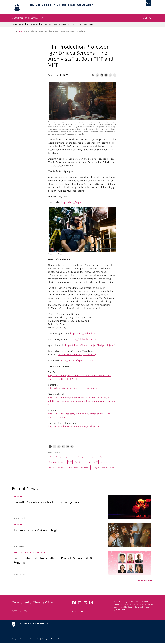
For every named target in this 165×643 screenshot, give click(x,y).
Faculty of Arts (145, 18)
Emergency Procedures (20, 639)
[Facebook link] (74, 603)
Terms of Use (34, 639)
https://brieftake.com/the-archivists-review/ (72, 388)
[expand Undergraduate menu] (27, 24)
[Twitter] (97, 75)
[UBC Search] (148, 3)
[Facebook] (93, 75)
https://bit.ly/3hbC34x (82, 339)
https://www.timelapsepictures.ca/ (76, 354)
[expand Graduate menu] (41, 24)
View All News (145, 580)
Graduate (34, 24)
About (75, 24)
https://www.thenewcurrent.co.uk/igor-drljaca (72, 426)
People (48, 24)
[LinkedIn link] (80, 603)
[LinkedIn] (102, 75)
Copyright (45, 639)
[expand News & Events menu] (69, 24)
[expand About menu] (80, 24)
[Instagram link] (91, 603)
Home (13, 31)
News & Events (60, 24)
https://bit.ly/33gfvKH (73, 202)
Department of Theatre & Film (27, 18)
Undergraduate (18, 24)
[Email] (106, 75)
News (20, 31)
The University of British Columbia (17, 7)
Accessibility (55, 639)
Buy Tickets (89, 24)
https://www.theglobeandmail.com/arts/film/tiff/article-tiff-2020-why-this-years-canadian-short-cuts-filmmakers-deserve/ (81, 399)
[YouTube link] (86, 603)
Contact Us (78, 611)
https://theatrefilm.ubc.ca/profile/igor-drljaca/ (90, 345)
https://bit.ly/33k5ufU (81, 333)
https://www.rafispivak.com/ (76, 360)
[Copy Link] (110, 75)
